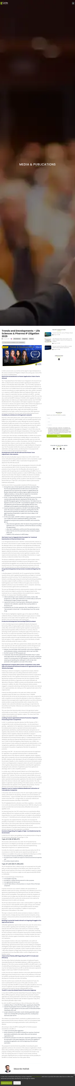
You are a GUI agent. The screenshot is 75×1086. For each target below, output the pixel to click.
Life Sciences (17, 338)
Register (59, 436)
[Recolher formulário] (70, 415)
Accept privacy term (6, 1083)
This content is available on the (14, 342)
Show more (17, 1083)
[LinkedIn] (54, 449)
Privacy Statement (57, 433)
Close (74, 1074)
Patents (31, 338)
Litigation (24, 338)
